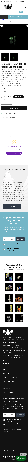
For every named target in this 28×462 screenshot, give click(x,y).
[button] (2, 16)
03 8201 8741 (23, 1)
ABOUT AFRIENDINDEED (10, 385)
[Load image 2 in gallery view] (14, 57)
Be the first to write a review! (14, 153)
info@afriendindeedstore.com (9, 1)
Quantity (3, 99)
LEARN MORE (12, 206)
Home (2, 19)
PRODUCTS (6, 374)
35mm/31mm (18, 96)
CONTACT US (6, 388)
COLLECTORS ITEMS (9, 381)
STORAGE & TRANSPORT (10, 377)
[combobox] (13, 12)
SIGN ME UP (20, 239)
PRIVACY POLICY (8, 392)
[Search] (21, 12)
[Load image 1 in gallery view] (5, 57)
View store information (9, 117)
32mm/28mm (7, 96)
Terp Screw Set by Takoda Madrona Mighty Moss (13, 21)
